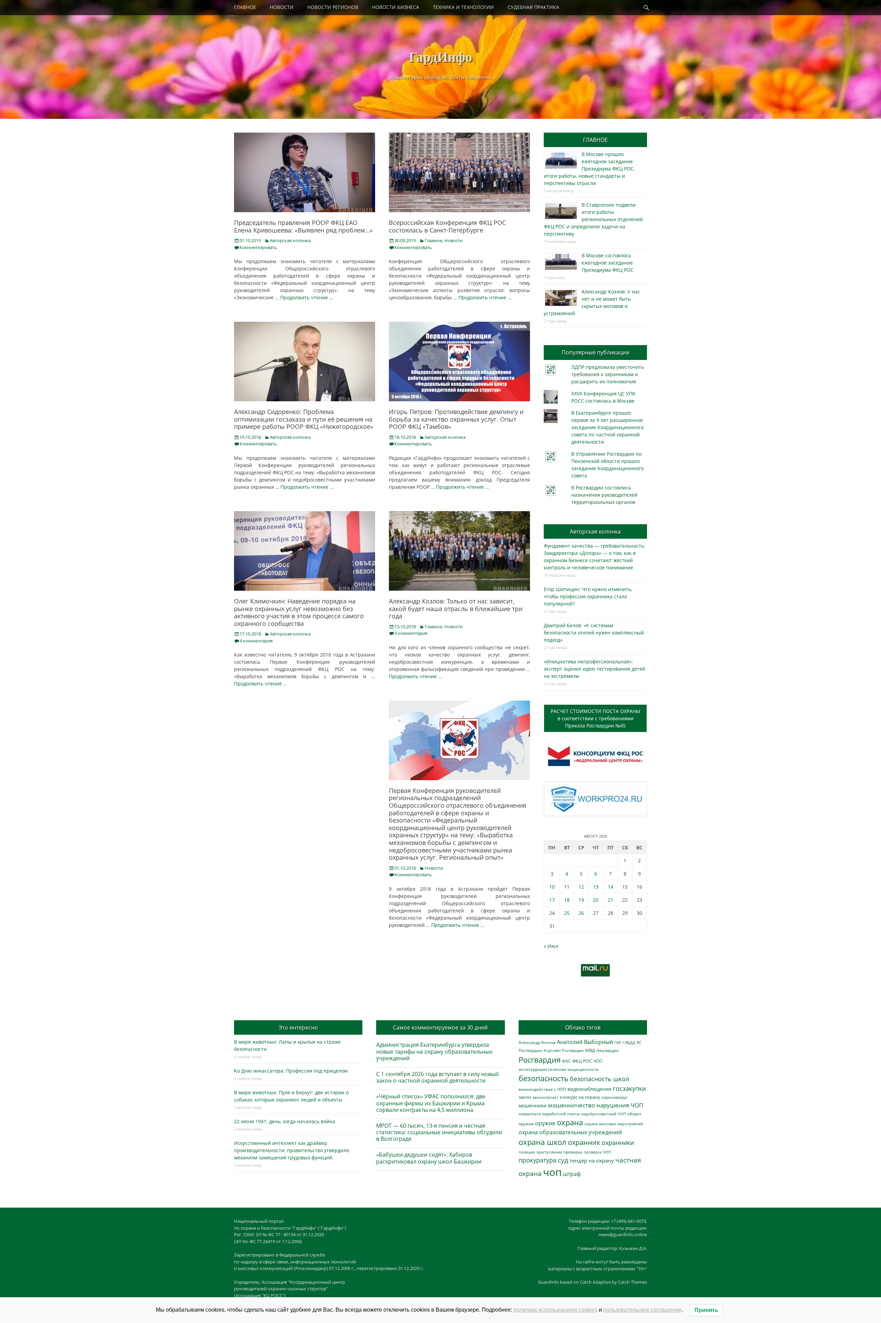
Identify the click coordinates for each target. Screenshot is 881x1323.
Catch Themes (632, 1282)
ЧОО (597, 1061)
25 (567, 913)
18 (567, 900)
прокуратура (537, 1160)
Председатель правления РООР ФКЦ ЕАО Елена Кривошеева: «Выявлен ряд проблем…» (303, 226)
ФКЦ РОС (582, 1061)
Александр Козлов (537, 1042)
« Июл (551, 946)
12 (581, 886)
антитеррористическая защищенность (559, 1069)
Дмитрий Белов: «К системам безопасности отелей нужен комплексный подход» (594, 632)
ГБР (617, 1042)
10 (552, 886)
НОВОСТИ (282, 7)
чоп (552, 1172)
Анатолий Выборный (585, 1042)
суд (563, 1160)
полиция (527, 1152)
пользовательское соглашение (642, 1310)
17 (552, 900)
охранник (584, 1142)
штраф (572, 1174)
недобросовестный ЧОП (603, 1113)
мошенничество (571, 1105)
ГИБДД (629, 1042)
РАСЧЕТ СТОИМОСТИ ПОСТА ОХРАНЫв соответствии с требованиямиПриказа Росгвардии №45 (595, 718)
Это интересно (298, 1027)
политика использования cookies (555, 1310)
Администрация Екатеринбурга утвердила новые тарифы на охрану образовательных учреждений (434, 1051)
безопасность (544, 1078)
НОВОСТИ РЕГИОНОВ (332, 7)
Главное (433, 240)
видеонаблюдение (589, 1089)
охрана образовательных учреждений (570, 1132)
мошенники (532, 1105)
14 (610, 886)
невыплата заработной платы (549, 1113)
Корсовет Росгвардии (564, 1050)
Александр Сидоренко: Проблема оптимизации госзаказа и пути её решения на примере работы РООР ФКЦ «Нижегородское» (303, 419)
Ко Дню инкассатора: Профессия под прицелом (291, 1070)
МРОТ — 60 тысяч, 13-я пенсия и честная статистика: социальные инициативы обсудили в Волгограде (439, 1132)
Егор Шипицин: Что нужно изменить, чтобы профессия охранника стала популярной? (588, 596)
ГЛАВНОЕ (245, 7)
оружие (545, 1123)
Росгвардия (540, 1059)
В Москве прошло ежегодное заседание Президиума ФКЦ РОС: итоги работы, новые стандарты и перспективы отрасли (589, 168)
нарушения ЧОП (619, 1105)
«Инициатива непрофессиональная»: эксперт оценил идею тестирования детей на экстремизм (594, 668)
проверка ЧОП (597, 1152)
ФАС (566, 1061)
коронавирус (615, 1097)
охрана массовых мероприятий (613, 1123)
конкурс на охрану (580, 1097)
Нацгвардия (607, 1050)
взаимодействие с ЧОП (542, 1089)
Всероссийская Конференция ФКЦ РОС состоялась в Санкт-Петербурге (447, 226)
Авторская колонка (290, 240)
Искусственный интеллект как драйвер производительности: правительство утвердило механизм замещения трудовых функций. (291, 1150)
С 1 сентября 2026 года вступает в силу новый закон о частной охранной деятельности (437, 1077)
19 (581, 900)
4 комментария (256, 641)
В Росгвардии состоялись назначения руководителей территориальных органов (604, 494)
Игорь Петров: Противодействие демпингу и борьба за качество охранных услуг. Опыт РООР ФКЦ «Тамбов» (456, 419)
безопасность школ (599, 1078)
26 (581, 913)
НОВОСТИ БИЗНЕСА (395, 7)
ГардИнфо (440, 56)
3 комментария (410, 633)
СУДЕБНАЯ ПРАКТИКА (533, 7)
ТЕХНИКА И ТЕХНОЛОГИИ (463, 7)
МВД (590, 1050)
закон (525, 1097)
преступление (549, 1152)
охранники (618, 1142)
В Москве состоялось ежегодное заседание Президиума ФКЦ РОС (608, 262)
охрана (570, 1122)
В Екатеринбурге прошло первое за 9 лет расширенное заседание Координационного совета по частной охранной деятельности (607, 427)
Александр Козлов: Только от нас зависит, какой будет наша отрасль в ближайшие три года (455, 608)
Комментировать (258, 247)
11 (567, 886)
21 (610, 900)
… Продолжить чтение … (304, 297)
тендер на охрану (592, 1160)
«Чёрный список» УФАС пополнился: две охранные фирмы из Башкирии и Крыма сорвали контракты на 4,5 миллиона (430, 1103)
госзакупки (629, 1088)
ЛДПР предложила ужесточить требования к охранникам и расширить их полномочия (607, 374)
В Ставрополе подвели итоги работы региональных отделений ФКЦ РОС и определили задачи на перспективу (593, 219)
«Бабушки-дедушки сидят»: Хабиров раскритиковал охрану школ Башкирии (428, 1158)
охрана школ (542, 1142)
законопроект (545, 1097)
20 (595, 900)
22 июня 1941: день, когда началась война (284, 1121)
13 (595, 886)
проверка (572, 1152)
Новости (453, 240)
